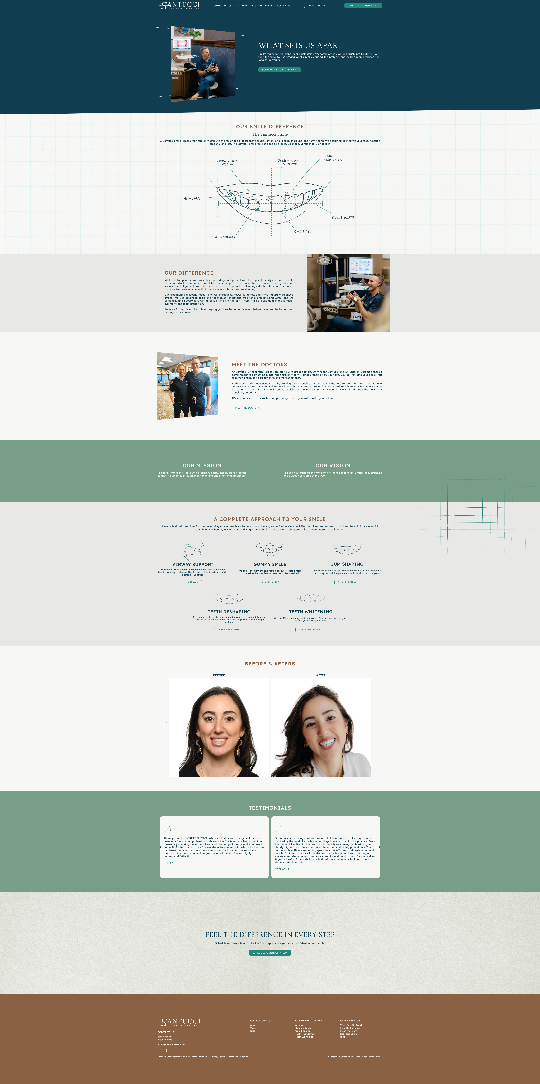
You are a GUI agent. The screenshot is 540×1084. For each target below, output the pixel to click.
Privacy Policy (218, 1056)
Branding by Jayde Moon (340, 1056)
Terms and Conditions (239, 1056)
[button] (279, 69)
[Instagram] (165, 1050)
